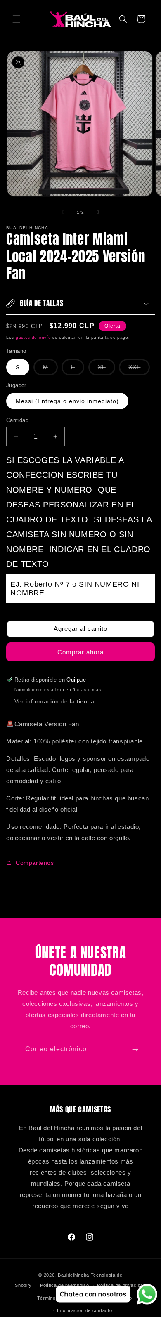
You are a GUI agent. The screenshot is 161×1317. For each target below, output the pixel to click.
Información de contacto (84, 1310)
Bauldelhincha (73, 1274)
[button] (16, 19)
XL (106, 369)
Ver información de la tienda (54, 701)
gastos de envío (33, 337)
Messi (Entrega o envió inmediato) (67, 401)
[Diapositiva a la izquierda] (62, 212)
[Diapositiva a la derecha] (99, 212)
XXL (139, 369)
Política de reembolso (64, 1285)
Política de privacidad (121, 1285)
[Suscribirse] (135, 1049)
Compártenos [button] (35, 862)
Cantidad (17, 420)
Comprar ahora (80, 652)
